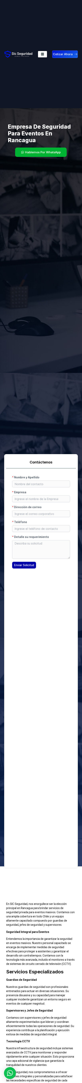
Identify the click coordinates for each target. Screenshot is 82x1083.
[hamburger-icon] (42, 54)
